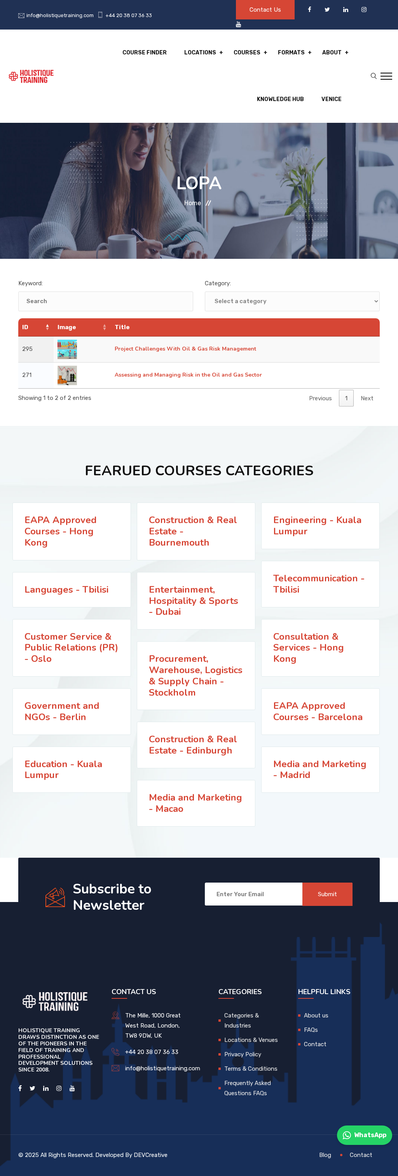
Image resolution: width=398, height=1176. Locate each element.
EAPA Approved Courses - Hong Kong (60, 531)
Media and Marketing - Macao (195, 803)
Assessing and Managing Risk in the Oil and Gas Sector (188, 375)
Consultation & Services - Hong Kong (308, 647)
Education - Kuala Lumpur (63, 770)
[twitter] (328, 9)
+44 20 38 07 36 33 (128, 15)
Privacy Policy (242, 1054)
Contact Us (265, 9)
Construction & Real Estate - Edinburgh (193, 745)
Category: (218, 283)
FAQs (311, 1029)
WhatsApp (370, 1135)
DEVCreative (151, 1155)
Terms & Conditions (251, 1068)
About (332, 52)
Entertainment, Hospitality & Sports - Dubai (193, 600)
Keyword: (30, 283)
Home (192, 203)
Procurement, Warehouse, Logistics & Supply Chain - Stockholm (196, 675)
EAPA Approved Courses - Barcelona (318, 711)
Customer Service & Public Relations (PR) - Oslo (71, 647)
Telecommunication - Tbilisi (319, 584)
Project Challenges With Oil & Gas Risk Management (185, 348)
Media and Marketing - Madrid (320, 770)
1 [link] (346, 398)
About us (316, 1015)
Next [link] (367, 398)
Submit (327, 894)
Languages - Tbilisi (66, 589)
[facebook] (310, 9)
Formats (291, 52)
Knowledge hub (280, 99)
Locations (200, 52)
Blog (325, 1155)
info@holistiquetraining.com (60, 15)
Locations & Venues (251, 1039)
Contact (315, 1044)
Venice (331, 99)
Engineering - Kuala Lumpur (317, 525)
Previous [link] (320, 398)
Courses (247, 52)
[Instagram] (364, 9)
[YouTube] (238, 24)
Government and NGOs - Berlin (62, 711)
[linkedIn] (346, 9)
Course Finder (144, 52)
